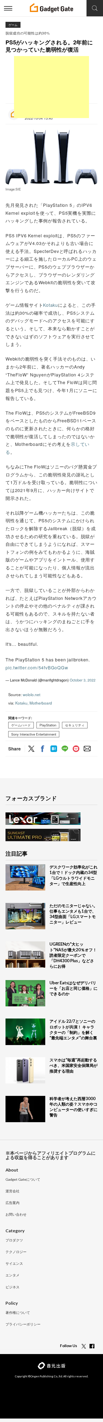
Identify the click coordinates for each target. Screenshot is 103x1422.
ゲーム (13, 25)
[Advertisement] (51, 87)
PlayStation (48, 725)
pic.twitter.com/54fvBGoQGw (37, 667)
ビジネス (13, 1287)
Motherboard (41, 703)
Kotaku (50, 305)
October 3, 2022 (83, 680)
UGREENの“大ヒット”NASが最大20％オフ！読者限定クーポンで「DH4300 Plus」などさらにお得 (73, 955)
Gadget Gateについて (23, 1179)
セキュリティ (74, 725)
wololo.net (31, 694)
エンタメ (13, 1275)
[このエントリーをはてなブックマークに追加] (53, 749)
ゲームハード (21, 725)
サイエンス (14, 1264)
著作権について (18, 1313)
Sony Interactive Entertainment (33, 734)
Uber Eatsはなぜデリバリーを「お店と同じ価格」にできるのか (74, 988)
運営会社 (13, 1191)
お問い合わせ (16, 1214)
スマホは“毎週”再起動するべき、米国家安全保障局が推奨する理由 (74, 1065)
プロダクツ (14, 1240)
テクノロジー (16, 1252)
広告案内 (13, 1203)
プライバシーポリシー (23, 1324)
